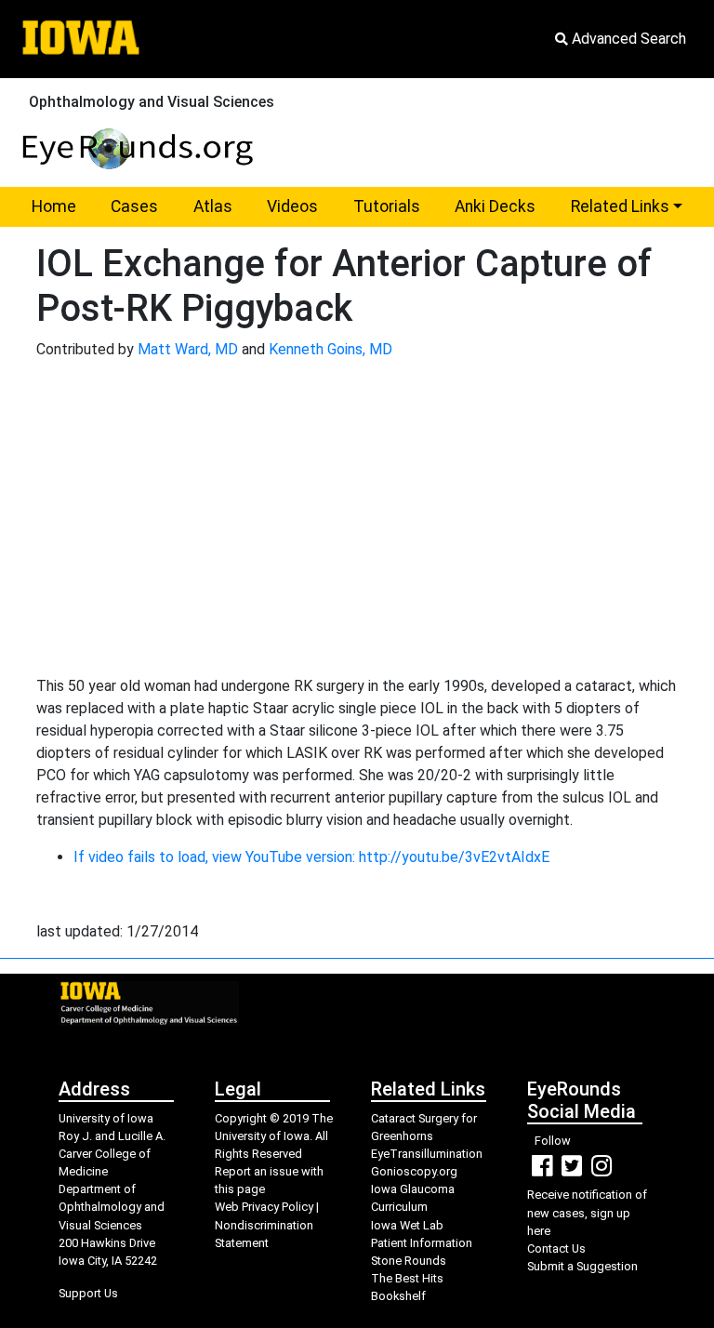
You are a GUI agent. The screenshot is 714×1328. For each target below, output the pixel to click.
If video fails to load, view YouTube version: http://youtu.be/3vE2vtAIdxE (311, 857)
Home (54, 206)
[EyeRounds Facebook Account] (542, 1170)
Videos (292, 206)
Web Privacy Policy (264, 1207)
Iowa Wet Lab (407, 1225)
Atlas (212, 206)
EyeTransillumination (427, 1154)
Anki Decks (495, 206)
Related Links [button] (635, 206)
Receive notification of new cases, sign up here (587, 1212)
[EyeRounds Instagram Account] (601, 1170)
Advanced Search (627, 38)
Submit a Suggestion (582, 1266)
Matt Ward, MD (188, 349)
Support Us (88, 1293)
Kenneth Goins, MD (330, 349)
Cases (134, 206)
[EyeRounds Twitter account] (572, 1170)
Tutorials (386, 206)
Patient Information (421, 1243)
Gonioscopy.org (414, 1171)
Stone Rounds (408, 1261)
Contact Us (556, 1248)
